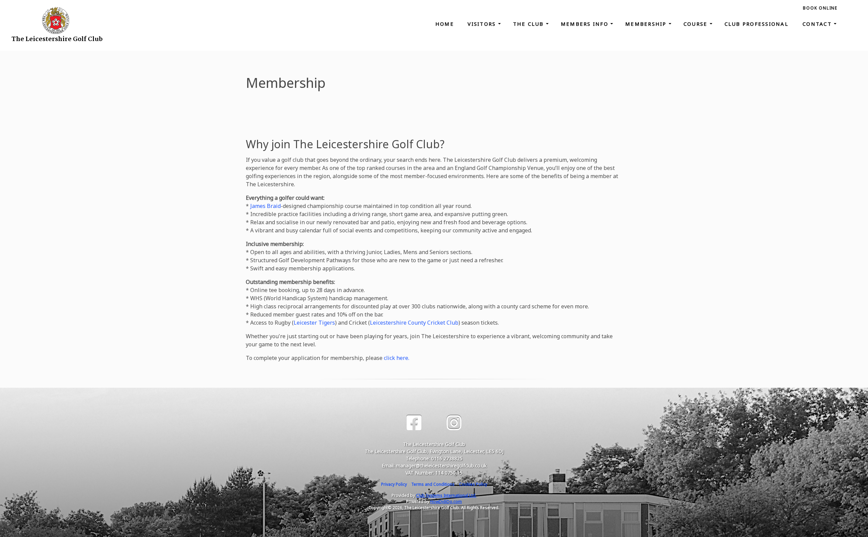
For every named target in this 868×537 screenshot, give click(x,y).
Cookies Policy (473, 484)
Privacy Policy (394, 484)
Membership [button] (647, 23)
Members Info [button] (585, 23)
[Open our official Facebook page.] (414, 423)
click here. (396, 358)
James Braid (265, 206)
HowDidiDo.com (446, 501)
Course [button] (697, 23)
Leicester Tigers (314, 322)
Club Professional (758, 23)
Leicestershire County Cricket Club (414, 322)
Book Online (820, 8)
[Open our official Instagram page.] (454, 423)
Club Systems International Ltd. (446, 495)
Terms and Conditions (433, 484)
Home (444, 23)
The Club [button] (529, 23)
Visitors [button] (483, 23)
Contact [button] (818, 23)
